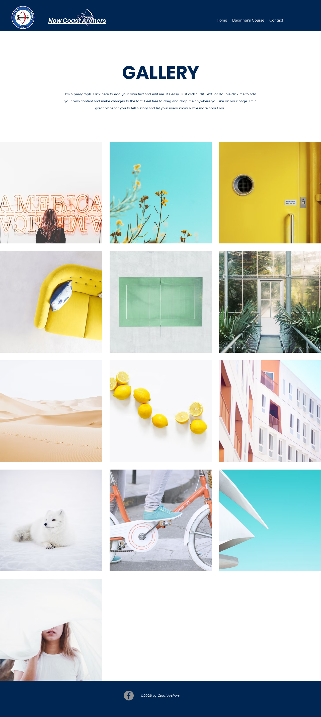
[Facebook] (129, 695)
